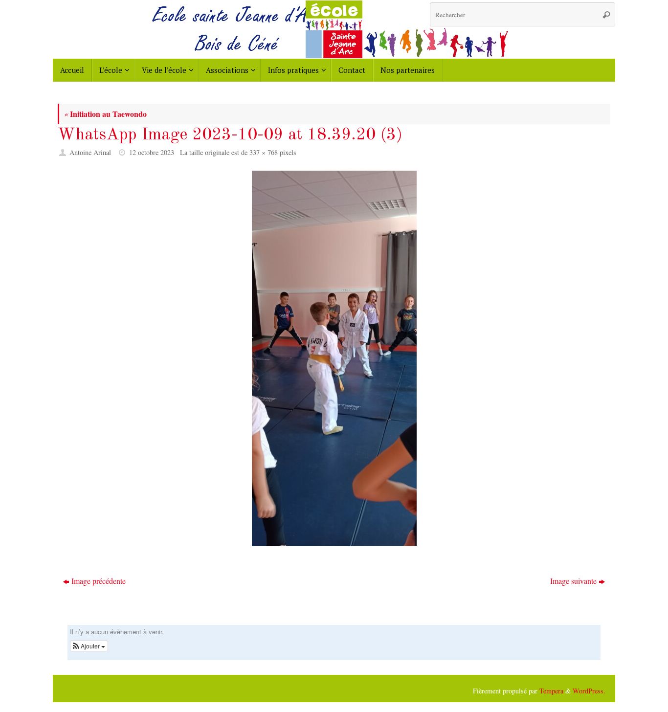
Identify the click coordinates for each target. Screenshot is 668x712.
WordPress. (589, 690)
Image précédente (98, 581)
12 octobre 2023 (151, 152)
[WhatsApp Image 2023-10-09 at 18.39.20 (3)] (334, 358)
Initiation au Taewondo (105, 113)
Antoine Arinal (90, 152)
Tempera (551, 690)
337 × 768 (263, 152)
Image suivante (573, 581)
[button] (89, 646)
